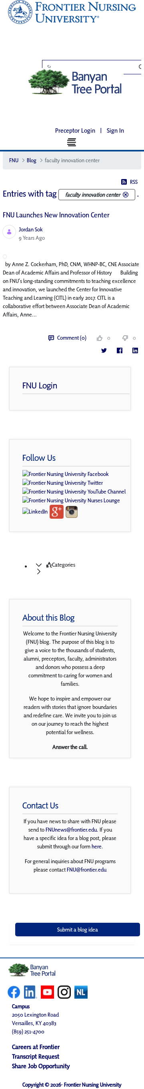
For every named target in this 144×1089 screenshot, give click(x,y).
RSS (134, 181)
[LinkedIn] (135, 350)
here (97, 846)
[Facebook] (119, 350)
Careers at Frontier (36, 1047)
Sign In (115, 130)
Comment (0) (71, 337)
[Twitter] (104, 350)
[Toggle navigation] (72, 141)
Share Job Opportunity (41, 1066)
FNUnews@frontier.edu (71, 829)
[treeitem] (80, 568)
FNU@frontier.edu (86, 869)
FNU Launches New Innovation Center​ (56, 214)
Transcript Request (35, 1056)
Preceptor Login (75, 130)
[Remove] (125, 194)
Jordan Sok (31, 229)
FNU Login (39, 385)
